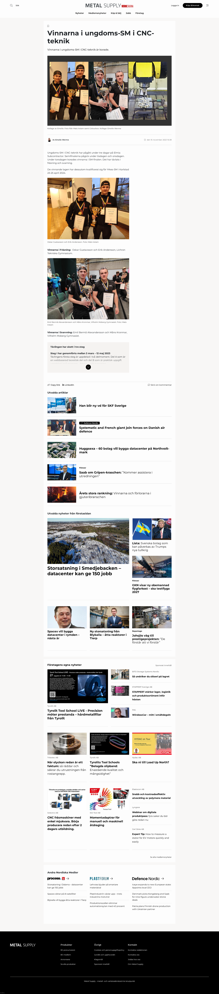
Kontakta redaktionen (137, 950)
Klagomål (98, 959)
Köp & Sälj (116, 13)
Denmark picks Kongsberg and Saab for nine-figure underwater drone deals (150, 897)
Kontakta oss (133, 955)
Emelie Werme (62, 140)
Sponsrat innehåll (102, 964)
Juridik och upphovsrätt (104, 955)
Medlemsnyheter (97, 13)
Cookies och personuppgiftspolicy (109, 950)
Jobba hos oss (134, 959)
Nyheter (79, 13)
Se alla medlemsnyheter (161, 857)
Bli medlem (66, 955)
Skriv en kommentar (161, 385)
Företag (139, 13)
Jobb (128, 13)
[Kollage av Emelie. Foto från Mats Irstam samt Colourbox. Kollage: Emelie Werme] (109, 91)
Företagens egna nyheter (64, 664)
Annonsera (65, 959)
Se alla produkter (68, 964)
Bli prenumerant (68, 950)
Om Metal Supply (135, 964)
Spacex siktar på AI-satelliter (61, 894)
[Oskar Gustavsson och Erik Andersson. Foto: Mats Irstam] (88, 208)
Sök (17, 5)
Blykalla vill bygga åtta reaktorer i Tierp (66, 900)
